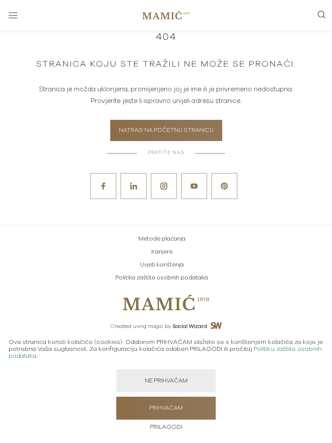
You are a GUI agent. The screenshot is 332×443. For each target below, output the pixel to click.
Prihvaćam (166, 408)
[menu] (13, 15)
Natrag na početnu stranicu (166, 130)
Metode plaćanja (161, 239)
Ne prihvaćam (166, 381)
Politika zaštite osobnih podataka (161, 278)
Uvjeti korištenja (162, 265)
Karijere (161, 252)
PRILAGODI (166, 427)
